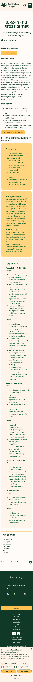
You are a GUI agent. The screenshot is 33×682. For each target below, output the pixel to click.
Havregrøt (6, 541)
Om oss (16, 624)
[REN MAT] (16, 590)
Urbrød (5, 552)
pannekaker (17, 237)
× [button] (31, 649)
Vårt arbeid (16, 619)
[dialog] (16, 664)
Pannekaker (7, 548)
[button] (16, 676)
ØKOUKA (16, 614)
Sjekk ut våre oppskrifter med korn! (13, 132)
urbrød (8, 239)
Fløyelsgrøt (7, 544)
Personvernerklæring (6, 660)
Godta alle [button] (8, 671)
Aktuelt (16, 616)
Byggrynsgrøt (7, 546)
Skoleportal (16, 627)
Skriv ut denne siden (9, 40)
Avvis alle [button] (24, 671)
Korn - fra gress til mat (9, 53)
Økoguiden (16, 622)
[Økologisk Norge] (16, 577)
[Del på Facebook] (30, 562)
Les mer (16, 678)
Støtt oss (16, 608)
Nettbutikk (16, 629)
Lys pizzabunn (7, 539)
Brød (4, 550)
